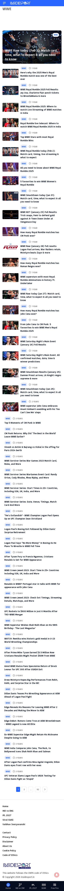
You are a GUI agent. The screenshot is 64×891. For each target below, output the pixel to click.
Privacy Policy (9, 837)
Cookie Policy (9, 850)
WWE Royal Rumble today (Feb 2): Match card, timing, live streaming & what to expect (39, 154)
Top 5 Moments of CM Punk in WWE (22, 422)
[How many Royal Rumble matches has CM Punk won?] (10, 231)
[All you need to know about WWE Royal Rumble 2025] (10, 167)
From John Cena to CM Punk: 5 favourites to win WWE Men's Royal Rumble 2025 (38, 327)
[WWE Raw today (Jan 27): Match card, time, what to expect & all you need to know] (10, 294)
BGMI (44, 888)
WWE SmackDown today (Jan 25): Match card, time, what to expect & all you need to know (40, 392)
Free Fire (55, 888)
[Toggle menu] (4, 3)
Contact (6, 832)
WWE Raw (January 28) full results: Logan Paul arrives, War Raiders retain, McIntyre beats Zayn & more (40, 249)
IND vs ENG (7, 810)
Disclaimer (7, 841)
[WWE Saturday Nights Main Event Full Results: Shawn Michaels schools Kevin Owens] (10, 340)
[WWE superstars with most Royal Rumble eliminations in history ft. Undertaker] (10, 277)
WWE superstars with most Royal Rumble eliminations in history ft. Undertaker (37, 280)
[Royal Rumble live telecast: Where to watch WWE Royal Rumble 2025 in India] (10, 122)
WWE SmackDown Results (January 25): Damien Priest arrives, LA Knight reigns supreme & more (40, 375)
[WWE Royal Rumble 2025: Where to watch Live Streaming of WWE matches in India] (10, 107)
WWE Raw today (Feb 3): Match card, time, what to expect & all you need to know (31, 54)
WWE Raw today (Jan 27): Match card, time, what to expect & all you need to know (40, 297)
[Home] (20, 3)
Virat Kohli (7, 819)
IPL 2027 (6, 815)
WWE (56, 35)
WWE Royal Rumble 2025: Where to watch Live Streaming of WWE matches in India (40, 109)
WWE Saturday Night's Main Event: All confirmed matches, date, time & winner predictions (40, 358)
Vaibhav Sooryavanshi (13, 824)
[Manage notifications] (56, 874)
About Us (7, 846)
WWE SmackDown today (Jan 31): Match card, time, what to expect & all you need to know (40, 198)
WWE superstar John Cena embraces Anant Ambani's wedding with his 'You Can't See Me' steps (40, 409)
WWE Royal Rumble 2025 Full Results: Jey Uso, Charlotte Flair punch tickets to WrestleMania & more (39, 92)
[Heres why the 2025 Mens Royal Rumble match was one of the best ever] (10, 73)
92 (38, 789)
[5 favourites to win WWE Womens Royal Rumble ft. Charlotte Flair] (10, 180)
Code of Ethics (9, 855)
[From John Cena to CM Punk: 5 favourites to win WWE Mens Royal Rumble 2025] (10, 325)
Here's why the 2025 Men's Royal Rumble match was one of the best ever (38, 75)
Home (5, 806)
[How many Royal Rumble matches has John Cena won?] (10, 309)
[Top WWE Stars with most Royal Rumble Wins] (10, 136)
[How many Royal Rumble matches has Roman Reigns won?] (10, 262)
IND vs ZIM (20, 888)
